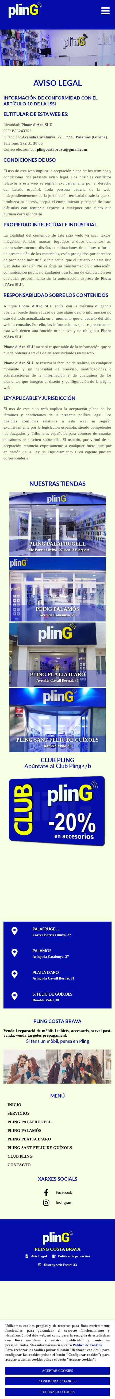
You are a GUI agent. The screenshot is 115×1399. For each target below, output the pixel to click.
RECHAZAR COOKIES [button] (57, 1392)
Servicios (18, 1113)
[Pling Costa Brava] (23, 20)
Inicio (14, 1105)
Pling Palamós (24, 1130)
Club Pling (20, 1156)
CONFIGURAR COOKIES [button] (57, 1381)
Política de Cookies (87, 1345)
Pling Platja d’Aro (29, 1139)
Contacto (19, 1165)
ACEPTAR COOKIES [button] (57, 1371)
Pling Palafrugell (29, 1122)
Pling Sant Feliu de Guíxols (39, 1148)
